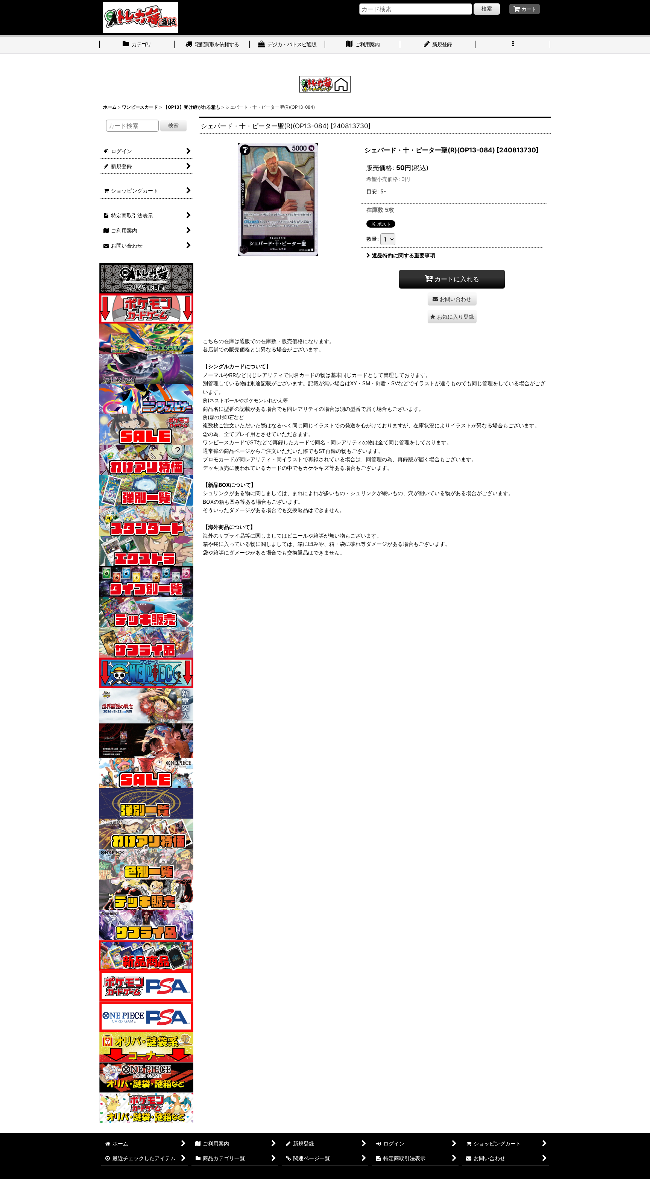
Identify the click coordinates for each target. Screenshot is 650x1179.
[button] (513, 45)
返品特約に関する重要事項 (403, 255)
